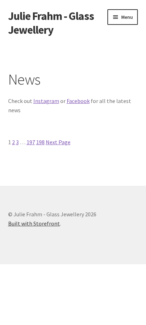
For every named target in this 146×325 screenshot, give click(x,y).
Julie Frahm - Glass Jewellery (51, 23)
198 (40, 142)
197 (31, 142)
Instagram (46, 100)
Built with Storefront (34, 223)
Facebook (78, 100)
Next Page (58, 142)
